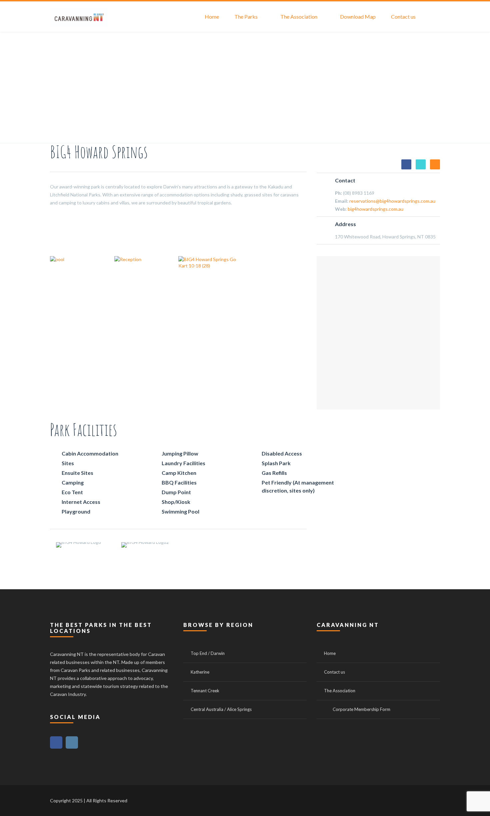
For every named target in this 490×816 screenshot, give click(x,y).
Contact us (403, 16)
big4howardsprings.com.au (375, 209)
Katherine (200, 672)
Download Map (358, 16)
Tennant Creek (205, 690)
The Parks (246, 16)
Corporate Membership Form (361, 709)
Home (212, 16)
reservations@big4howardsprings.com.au (392, 201)
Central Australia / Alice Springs (221, 709)
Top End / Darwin (208, 653)
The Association (298, 16)
